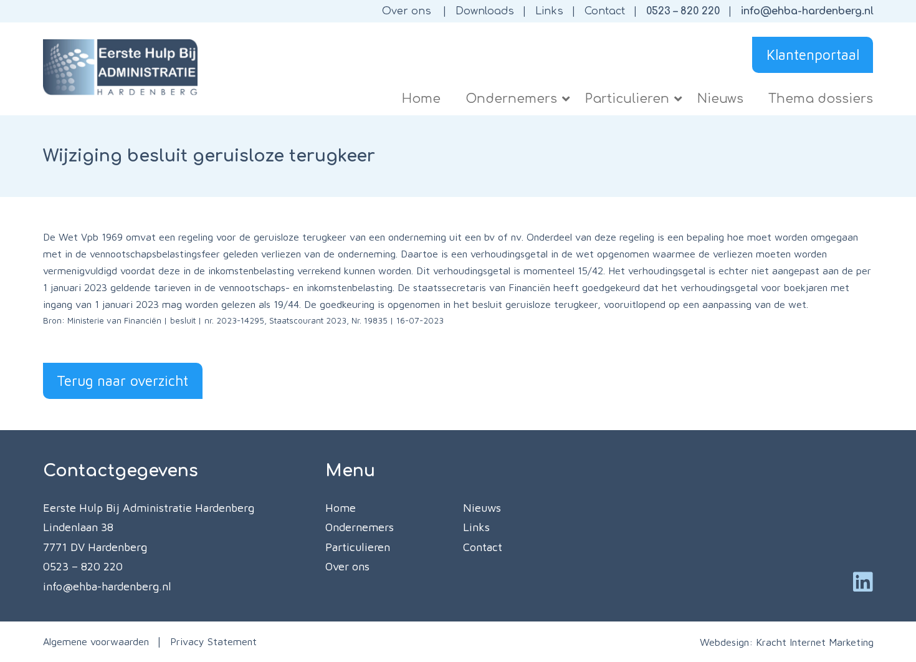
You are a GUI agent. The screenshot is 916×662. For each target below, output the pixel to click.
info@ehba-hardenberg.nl (807, 11)
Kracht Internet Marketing (815, 642)
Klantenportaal (812, 54)
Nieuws (482, 507)
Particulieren (357, 547)
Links (549, 11)
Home (340, 507)
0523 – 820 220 (683, 11)
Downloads (485, 11)
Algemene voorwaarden (96, 641)
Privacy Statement (213, 641)
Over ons (406, 11)
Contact (604, 11)
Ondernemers (359, 527)
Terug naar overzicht (122, 380)
